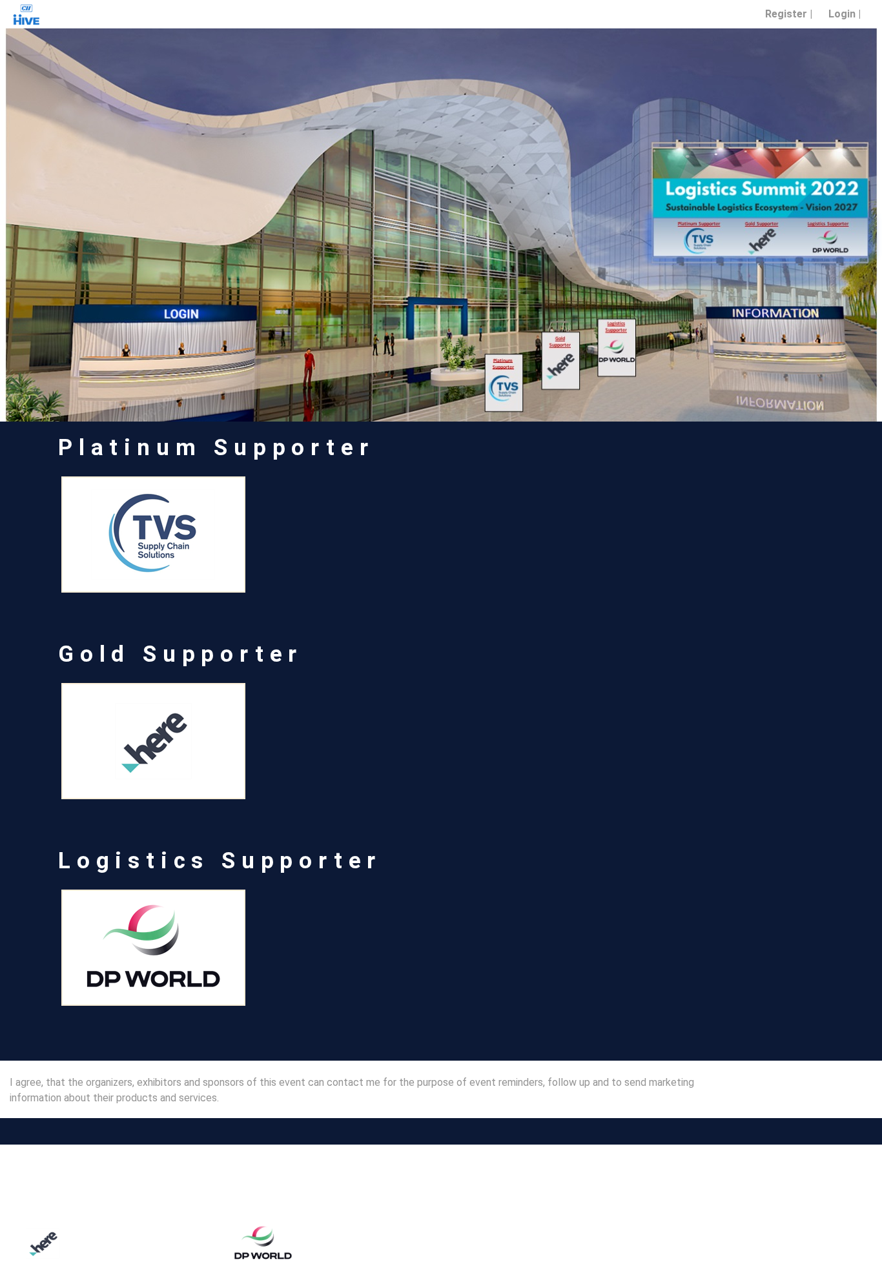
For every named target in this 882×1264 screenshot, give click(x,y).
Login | (844, 14)
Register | (788, 14)
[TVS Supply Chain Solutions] (536, 1243)
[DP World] (315, 1243)
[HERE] (153, 741)
